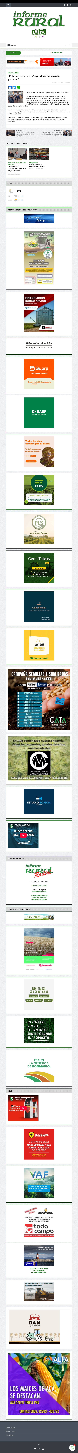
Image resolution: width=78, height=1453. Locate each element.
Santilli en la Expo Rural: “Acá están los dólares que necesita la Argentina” (52, 134)
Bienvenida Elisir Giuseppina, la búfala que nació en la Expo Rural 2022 (26, 134)
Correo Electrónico (65, 82)
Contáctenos (9, 1435)
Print (55, 82)
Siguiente (57, 130)
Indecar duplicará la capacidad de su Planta (36, 164)
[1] (72, 1449)
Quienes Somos (10, 1427)
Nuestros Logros (11, 1431)
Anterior (20, 130)
